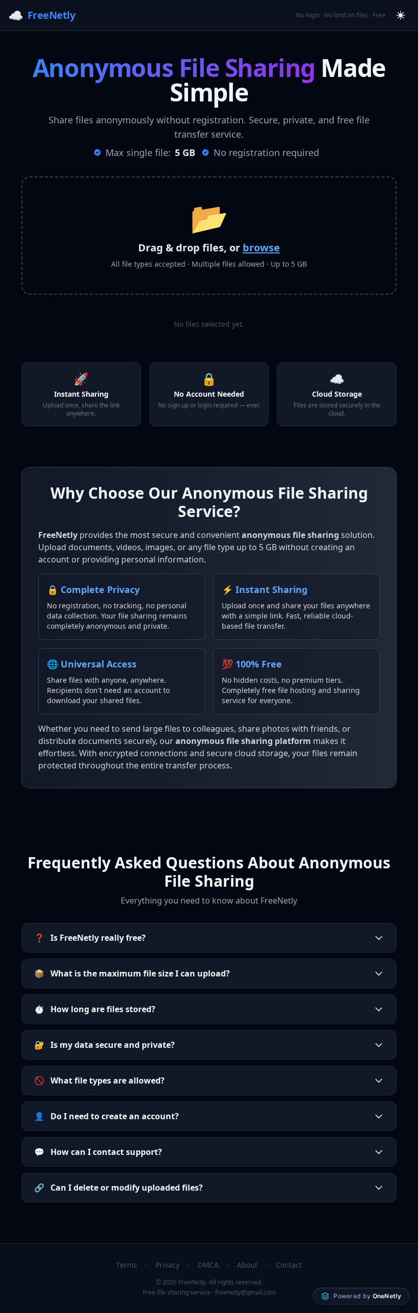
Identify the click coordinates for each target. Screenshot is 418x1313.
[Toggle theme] (400, 15)
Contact (289, 1265)
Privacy (167, 1265)
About (247, 1265)
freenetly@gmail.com (245, 1292)
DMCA (208, 1265)
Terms (126, 1265)
